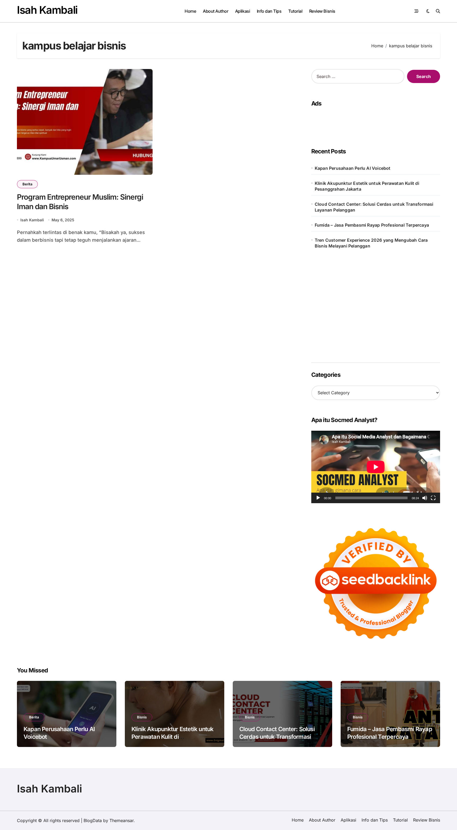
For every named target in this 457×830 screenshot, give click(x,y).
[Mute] (424, 498)
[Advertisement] (374, 122)
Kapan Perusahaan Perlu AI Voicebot (353, 168)
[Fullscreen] (433, 498)
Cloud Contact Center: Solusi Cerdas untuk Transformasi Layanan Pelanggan (374, 207)
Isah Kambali (47, 9)
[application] (375, 467)
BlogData (93, 820)
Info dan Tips (269, 11)
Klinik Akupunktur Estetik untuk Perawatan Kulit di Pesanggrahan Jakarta (367, 186)
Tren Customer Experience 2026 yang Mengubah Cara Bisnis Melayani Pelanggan (371, 243)
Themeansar (121, 820)
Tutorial (295, 11)
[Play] (318, 498)
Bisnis (142, 717)
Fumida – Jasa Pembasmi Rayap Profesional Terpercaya (372, 225)
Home (190, 11)
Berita (27, 184)
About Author (215, 11)
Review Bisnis (322, 11)
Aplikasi (242, 11)
